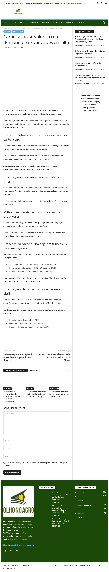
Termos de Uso (60, 3)
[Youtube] (106, 3)
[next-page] (68, 370)
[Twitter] (13, 55)
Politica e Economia (83, 505)
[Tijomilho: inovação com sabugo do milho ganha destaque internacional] (44, 496)
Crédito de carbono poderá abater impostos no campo (90, 52)
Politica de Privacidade (77, 3)
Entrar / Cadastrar (34, 3)
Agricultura (79, 492)
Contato (34, 23)
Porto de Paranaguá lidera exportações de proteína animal (61, 521)
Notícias (24, 23)
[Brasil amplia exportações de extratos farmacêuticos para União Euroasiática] (13, 382)
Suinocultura (14, 29)
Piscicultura (79, 518)
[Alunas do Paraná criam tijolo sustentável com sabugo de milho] (44, 509)
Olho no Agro (11, 23)
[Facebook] (97, 3)
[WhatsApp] (19, 55)
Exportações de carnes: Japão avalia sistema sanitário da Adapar (36, 394)
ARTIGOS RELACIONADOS (15, 370)
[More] (39, 55)
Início (5, 29)
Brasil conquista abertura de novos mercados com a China (54, 357)
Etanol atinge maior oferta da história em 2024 (88, 64)
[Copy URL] (32, 55)
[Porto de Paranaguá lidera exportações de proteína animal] (44, 522)
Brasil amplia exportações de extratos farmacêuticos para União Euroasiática (13, 396)
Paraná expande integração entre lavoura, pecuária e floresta (18, 357)
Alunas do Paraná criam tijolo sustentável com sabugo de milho (59, 509)
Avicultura (7, 388)
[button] (104, 23)
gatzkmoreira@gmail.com (85, 45)
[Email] (26, 55)
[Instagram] (101, 3)
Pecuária (30, 388)
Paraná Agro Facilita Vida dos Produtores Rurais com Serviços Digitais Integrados (89, 39)
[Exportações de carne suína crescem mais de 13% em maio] (59, 382)
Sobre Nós (48, 3)
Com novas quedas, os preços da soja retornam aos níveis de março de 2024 (90, 77)
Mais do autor (35, 370)
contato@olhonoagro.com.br (22, 545)
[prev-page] (65, 370)
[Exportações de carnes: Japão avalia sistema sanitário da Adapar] (36, 382)
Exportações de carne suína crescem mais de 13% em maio (59, 394)
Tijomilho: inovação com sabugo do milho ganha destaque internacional (60, 496)
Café (77, 509)
